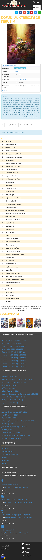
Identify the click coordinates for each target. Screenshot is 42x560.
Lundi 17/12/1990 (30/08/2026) (12, 343)
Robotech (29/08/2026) (17, 421)
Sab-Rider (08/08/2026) (16, 436)
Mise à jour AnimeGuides (9, 484)
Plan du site (5, 449)
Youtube (27, 548)
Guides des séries (23, 487)
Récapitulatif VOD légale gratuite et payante (16, 515)
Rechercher (5, 460)
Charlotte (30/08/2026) (9, 418)
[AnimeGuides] (14, 4)
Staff (3, 91)
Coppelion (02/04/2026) (9, 403)
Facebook (28, 544)
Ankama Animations (20, 79)
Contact (4, 463)
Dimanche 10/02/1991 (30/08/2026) (13, 364)
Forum (33, 125)
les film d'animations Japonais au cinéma (15, 499)
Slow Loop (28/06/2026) (9, 385)
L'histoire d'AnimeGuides (9, 454)
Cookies (4, 457)
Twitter (27, 552)
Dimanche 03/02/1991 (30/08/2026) (13, 367)
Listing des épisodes (11, 125)
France (16, 71)
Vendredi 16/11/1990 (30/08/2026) (13, 340)
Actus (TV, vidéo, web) (24, 502)
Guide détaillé (24, 125)
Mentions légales (7, 451)
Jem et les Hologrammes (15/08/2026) (14, 427)
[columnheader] (2, 138)
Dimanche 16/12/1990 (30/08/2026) (13, 346)
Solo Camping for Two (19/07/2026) (13, 382)
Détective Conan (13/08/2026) (11, 433)
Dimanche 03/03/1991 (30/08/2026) (13, 358)
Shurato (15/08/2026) (8, 430)
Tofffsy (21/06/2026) (8, 388)
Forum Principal (10, 487)
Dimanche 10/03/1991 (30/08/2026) (13, 355)
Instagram (28, 556)
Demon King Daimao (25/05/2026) (13, 397)
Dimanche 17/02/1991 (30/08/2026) (13, 361)
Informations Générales (9, 65)
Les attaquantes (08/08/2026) (11, 438)
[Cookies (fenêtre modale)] (3, 556)
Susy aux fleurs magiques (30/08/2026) (14, 412)
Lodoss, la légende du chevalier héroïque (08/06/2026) (19, 394)
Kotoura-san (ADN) (7, 530)
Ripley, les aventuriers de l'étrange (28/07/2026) (17, 379)
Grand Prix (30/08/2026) (9, 415)
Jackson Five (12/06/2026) (10, 391)
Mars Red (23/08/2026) (9, 376)
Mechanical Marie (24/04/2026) (12, 400)
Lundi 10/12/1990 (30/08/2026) (12, 349)
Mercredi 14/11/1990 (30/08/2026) (13, 352)
